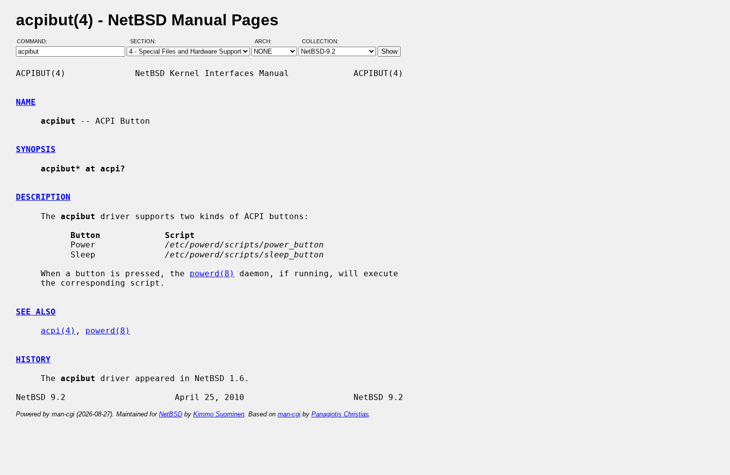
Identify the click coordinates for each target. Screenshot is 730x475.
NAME (26, 102)
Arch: (268, 41)
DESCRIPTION (43, 197)
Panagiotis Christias (340, 414)
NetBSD (170, 414)
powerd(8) (212, 273)
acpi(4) (58, 330)
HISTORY (33, 359)
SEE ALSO (36, 312)
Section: (145, 41)
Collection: (320, 41)
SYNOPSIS (36, 149)
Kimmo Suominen (218, 414)
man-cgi (289, 414)
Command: (35, 41)
